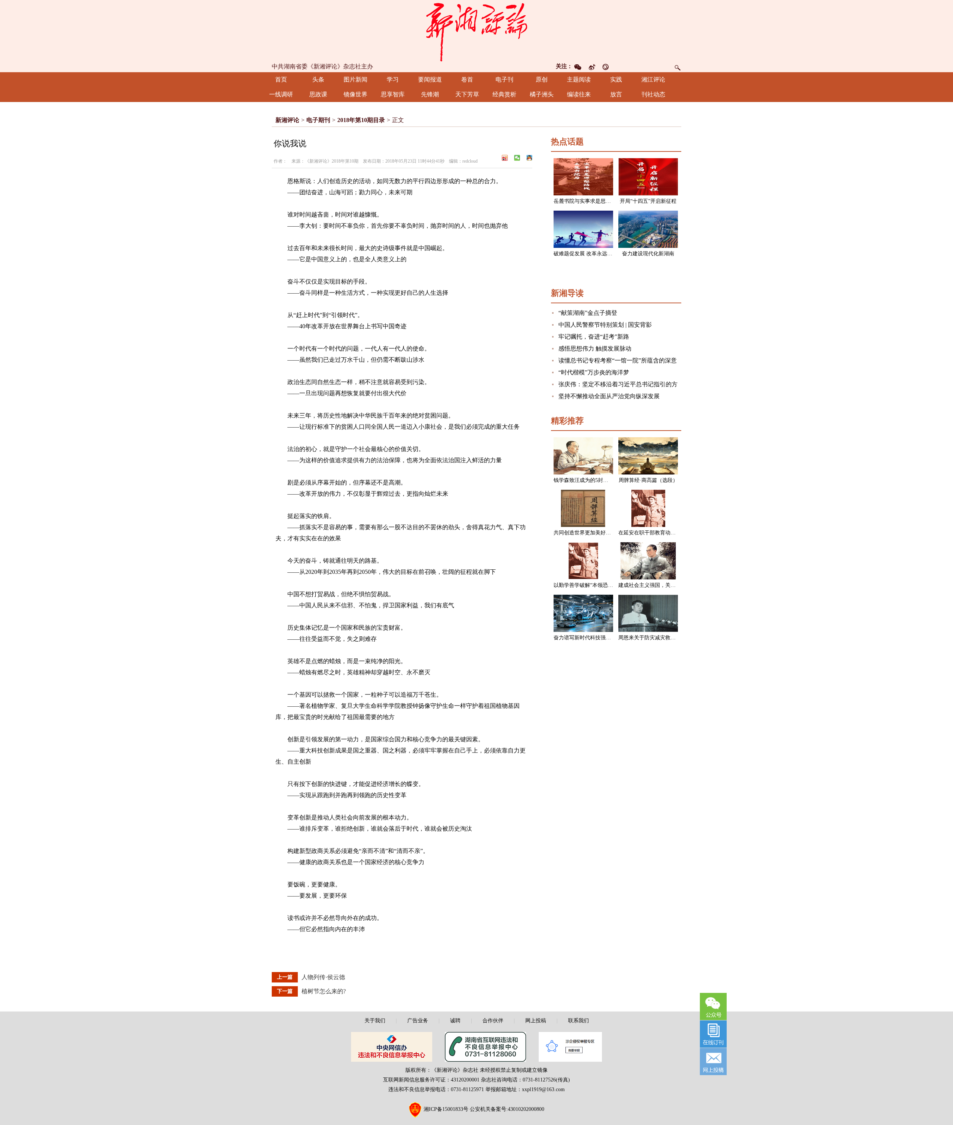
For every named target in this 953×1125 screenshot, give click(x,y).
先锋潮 (430, 94)
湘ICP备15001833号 (446, 1109)
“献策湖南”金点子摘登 (587, 313)
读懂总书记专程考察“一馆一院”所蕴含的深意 (617, 360)
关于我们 (374, 1020)
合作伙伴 (492, 1020)
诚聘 (455, 1020)
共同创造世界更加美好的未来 (587, 533)
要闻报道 (430, 79)
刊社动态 (653, 94)
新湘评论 (287, 120)
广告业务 (417, 1020)
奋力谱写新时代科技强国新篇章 (590, 637)
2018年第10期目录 (361, 120)
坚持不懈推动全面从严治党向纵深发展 (609, 396)
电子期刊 (318, 120)
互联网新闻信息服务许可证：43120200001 (431, 1080)
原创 (542, 79)
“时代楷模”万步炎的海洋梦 (593, 372)
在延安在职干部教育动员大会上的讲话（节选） (673, 533)
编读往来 (579, 94)
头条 (318, 79)
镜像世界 (355, 94)
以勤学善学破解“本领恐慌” (584, 585)
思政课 (318, 94)
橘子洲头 (542, 94)
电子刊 (504, 79)
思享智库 (393, 94)
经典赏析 (504, 94)
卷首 (467, 79)
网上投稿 (535, 1020)
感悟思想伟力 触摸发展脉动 (594, 348)
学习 (393, 79)
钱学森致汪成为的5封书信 (583, 480)
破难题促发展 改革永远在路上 (588, 253)
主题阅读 (579, 79)
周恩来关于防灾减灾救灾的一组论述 (660, 637)
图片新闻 (355, 79)
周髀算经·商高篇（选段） (648, 480)
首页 (281, 79)
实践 (616, 79)
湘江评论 (653, 79)
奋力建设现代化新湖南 (648, 253)
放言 (616, 94)
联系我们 (578, 1020)
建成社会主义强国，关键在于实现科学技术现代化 (675, 585)
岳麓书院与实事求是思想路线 (587, 201)
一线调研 (281, 94)
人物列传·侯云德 (323, 977)
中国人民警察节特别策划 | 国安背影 (605, 325)
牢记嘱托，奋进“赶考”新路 (593, 336)
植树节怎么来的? (324, 991)
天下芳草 (467, 94)
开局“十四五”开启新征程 (648, 201)
